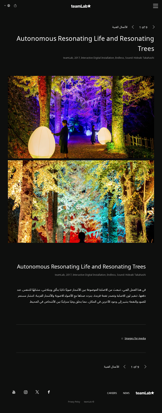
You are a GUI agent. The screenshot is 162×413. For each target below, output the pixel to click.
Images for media (135, 339)
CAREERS (112, 393)
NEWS (126, 393)
